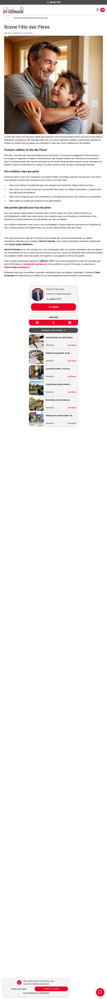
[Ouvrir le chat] (100, 992)
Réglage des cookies (18, 989)
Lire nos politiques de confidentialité (36, 993)
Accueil (7, 18)
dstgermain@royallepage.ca (16, 267)
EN (102, 10)
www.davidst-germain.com (35, 264)
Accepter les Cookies (51, 989)
